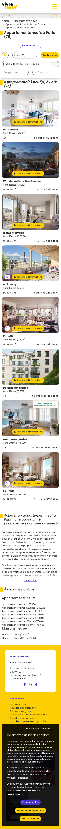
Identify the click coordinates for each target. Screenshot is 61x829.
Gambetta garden (15, 439)
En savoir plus (30, 802)
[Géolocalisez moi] (5, 55)
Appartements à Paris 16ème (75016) (23, 621)
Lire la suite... (30, 580)
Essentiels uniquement (30, 810)
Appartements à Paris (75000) (19, 604)
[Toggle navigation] (54, 6)
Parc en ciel (10, 129)
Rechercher (50, 55)
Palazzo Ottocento (15, 388)
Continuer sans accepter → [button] (38, 728)
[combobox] (30, 64)
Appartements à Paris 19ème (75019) (23, 614)
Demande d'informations (29, 122)
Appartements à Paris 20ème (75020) (23, 607)
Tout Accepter (30, 818)
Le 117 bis (8, 491)
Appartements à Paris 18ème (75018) (23, 618)
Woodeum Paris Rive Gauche (22, 181)
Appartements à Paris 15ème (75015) (23, 624)
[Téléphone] (7, 277)
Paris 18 (8, 336)
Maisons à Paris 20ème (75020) (20, 638)
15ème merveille (13, 233)
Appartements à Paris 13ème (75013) (22, 611)
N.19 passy (9, 284)
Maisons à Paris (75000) (15, 634)
